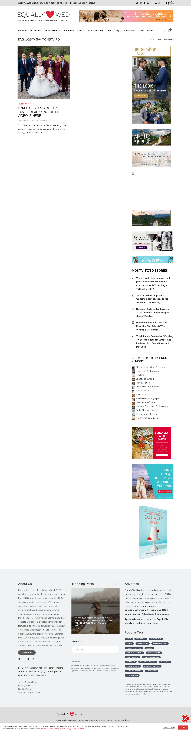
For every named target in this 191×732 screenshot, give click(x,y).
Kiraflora (140, 375)
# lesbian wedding (160, 643)
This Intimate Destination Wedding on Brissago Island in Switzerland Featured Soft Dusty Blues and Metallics (154, 341)
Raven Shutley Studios (147, 418)
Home (152, 39)
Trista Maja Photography (148, 386)
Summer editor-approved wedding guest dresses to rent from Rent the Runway (152, 299)
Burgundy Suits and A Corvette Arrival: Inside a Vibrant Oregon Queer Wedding (152, 312)
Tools (80, 31)
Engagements (52, 31)
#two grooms (132, 675)
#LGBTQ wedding (153, 652)
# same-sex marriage (152, 666)
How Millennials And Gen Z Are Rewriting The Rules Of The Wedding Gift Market (152, 326)
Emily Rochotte (23, 121)
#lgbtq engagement (134, 652)
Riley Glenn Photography (148, 398)
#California (140, 639)
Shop (141, 31)
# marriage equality (151, 657)
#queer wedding (133, 666)
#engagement (155, 639)
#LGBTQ (149, 648)
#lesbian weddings (134, 648)
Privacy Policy (25, 685)
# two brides (152, 671)
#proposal (165, 661)
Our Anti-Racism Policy (29, 692)
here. (155, 623)
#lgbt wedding (132, 657)
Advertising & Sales (152, 614)
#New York (131, 661)
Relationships (95, 31)
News (110, 31)
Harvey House (143, 383)
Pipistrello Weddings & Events (150, 367)
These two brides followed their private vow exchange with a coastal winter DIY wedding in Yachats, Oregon (153, 283)
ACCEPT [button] (183, 727)
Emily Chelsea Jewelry (146, 410)
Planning (69, 31)
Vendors (22, 31)
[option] (95, 611)
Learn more (27, 652)
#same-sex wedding (134, 671)
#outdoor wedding (148, 661)
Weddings (36, 31)
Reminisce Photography (147, 371)
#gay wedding (142, 643)
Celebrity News (26, 104)
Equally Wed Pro (125, 31)
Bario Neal (141, 394)
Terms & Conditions (27, 682)
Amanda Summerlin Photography (152, 406)
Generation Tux (143, 390)
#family (129, 643)
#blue (129, 639)
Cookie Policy (24, 689)
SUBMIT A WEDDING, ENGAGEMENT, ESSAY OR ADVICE (42, 3)
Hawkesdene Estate (145, 402)
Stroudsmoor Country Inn (148, 414)
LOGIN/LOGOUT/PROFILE (84, 3)
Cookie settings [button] (169, 727)
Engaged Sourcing (145, 379)
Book (150, 31)
